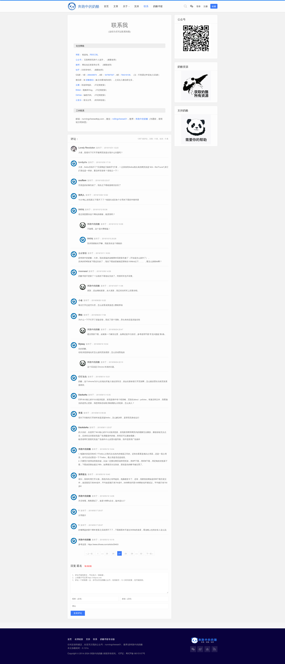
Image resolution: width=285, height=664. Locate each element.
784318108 (125, 74)
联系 (146, 6)
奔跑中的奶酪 (142, 118)
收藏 (214, 6)
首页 (106, 6)
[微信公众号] (193, 649)
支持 (136, 6)
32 (141, 553)
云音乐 (78, 100)
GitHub (79, 95)
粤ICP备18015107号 (135, 653)
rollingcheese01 (119, 118)
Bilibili (78, 89)
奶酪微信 (90, 79)
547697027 (109, 74)
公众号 (78, 59)
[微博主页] (200, 649)
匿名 (79, 566)
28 (126, 553)
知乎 (78, 69)
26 (113, 553)
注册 (206, 6)
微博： (78, 64)
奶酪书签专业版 (107, 639)
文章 (115, 6)
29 (132, 553)
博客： (78, 54)
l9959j (81, 209)
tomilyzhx (82, 162)
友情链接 (79, 639)
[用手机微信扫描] (191, 6)
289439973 (92, 74)
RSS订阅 (94, 54)
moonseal (83, 271)
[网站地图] (214, 649)
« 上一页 (89, 553)
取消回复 (88, 566)
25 (107, 553)
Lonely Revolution (86, 147)
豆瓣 (78, 84)
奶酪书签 (158, 6)
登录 (198, 6)
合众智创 (82, 252)
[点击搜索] (185, 6)
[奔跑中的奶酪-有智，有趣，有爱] (73, 6)
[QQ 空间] (207, 649)
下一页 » (149, 553)
